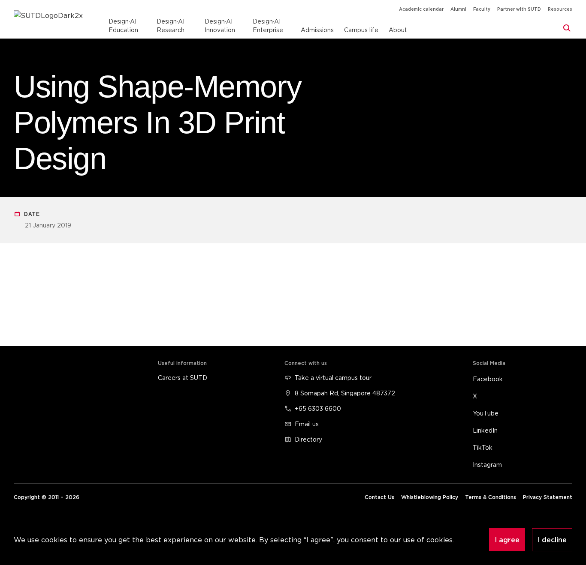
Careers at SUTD (182, 377)
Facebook (488, 379)
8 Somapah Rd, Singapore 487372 (345, 393)
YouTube (485, 413)
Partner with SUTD (519, 9)
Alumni (458, 9)
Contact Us (379, 497)
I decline (552, 539)
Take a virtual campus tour (333, 377)
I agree (507, 539)
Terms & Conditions (490, 497)
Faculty (481, 9)
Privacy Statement (547, 497)
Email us (307, 423)
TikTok (482, 447)
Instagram (487, 464)
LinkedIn (485, 430)
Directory (308, 439)
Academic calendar (421, 9)
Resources (560, 9)
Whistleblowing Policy (429, 497)
